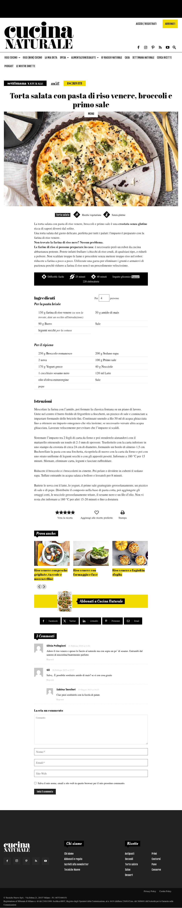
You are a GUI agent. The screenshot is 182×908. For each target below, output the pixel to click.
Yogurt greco (54, 366)
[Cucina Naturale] (39, 50)
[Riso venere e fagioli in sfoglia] (130, 553)
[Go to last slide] (39, 586)
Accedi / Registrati (146, 23)
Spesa (63, 57)
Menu (91, 113)
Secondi (129, 858)
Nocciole (107, 366)
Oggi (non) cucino (32, 57)
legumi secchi (47, 330)
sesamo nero (61, 373)
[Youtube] (167, 47)
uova (44, 360)
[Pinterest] (153, 47)
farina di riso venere (58, 312)
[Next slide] (44, 586)
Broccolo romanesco (59, 353)
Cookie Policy (165, 891)
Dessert (129, 875)
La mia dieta (51, 57)
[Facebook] (138, 47)
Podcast (9, 66)
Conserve (156, 869)
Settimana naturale (143, 57)
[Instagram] (145, 47)
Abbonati (170, 23)
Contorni (156, 858)
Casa (127, 57)
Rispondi (50, 659)
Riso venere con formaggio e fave (85, 572)
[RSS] (160, 47)
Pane (154, 864)
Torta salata (62, 215)
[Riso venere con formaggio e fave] (91, 553)
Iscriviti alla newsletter (76, 864)
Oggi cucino (10, 57)
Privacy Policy (150, 891)
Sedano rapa (111, 353)
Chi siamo (69, 853)
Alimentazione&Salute (83, 57)
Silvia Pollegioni (56, 645)
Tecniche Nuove (72, 869)
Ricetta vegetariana (91, 215)
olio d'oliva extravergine (53, 380)
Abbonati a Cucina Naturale (101, 601)
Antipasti (129, 853)
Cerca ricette (164, 57)
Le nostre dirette (25, 66)
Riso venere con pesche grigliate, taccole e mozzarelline (51, 574)
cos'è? (55, 83)
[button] (174, 47)
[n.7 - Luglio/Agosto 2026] (64, 601)
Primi (154, 853)
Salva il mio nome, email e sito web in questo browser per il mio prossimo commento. (81, 783)
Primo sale (109, 360)
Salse (127, 869)
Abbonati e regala (73, 858)
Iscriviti (74, 83)
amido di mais (110, 312)
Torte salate (131, 864)
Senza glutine (118, 215)
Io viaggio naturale (111, 57)
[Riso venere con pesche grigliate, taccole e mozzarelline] (52, 553)
